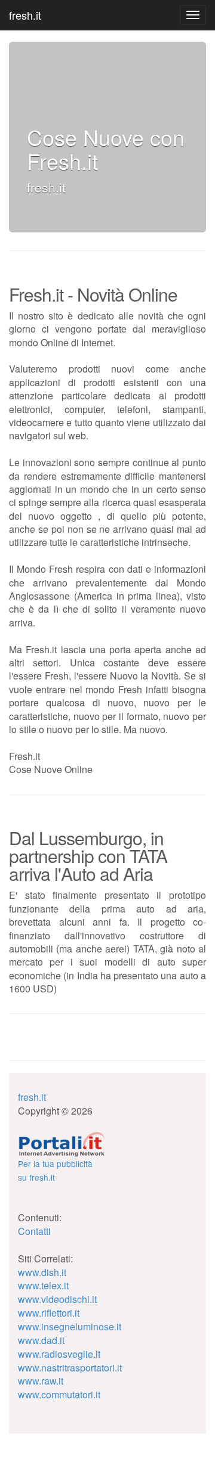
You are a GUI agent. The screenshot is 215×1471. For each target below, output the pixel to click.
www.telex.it (43, 1285)
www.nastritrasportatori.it (70, 1367)
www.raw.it (40, 1381)
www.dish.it (42, 1272)
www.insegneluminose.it (69, 1326)
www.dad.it (41, 1340)
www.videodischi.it (57, 1299)
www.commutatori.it (59, 1394)
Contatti (34, 1231)
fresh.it (25, 15)
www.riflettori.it (48, 1313)
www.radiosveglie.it (59, 1354)
